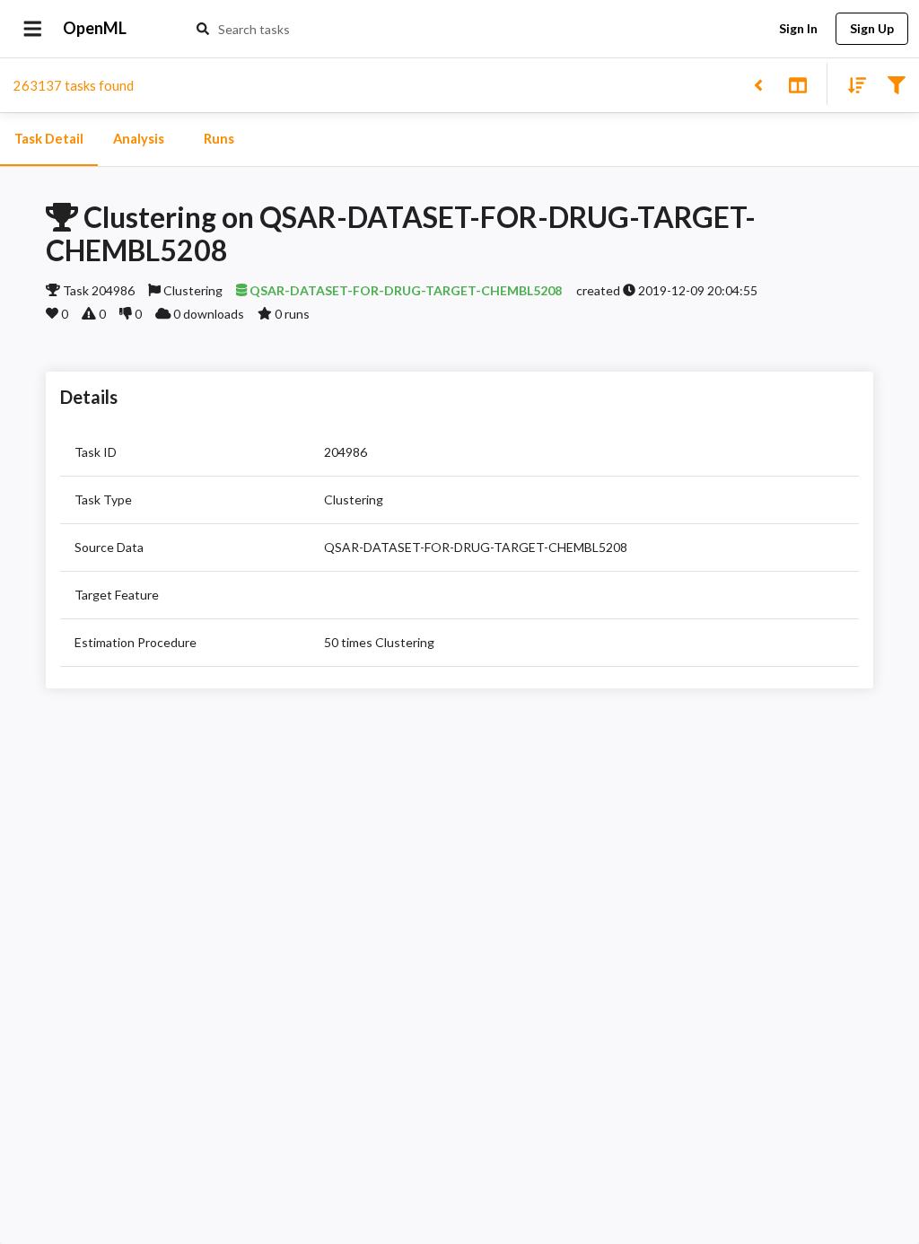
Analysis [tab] (138, 138)
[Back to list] (758, 84)
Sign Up (872, 28)
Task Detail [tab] (48, 138)
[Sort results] (852, 84)
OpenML (95, 28)
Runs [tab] (219, 138)
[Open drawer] (33, 28)
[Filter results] (896, 84)
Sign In (798, 28)
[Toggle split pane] (797, 84)
